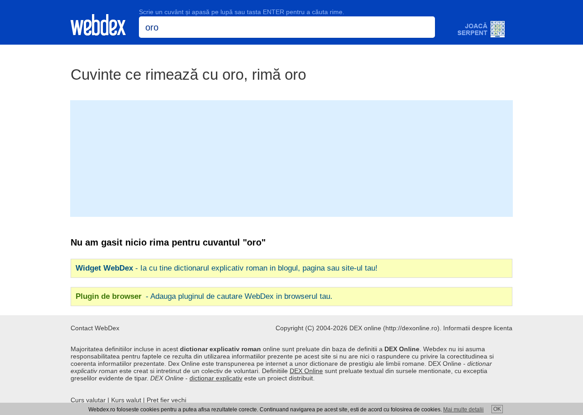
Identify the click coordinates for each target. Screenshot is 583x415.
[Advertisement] (291, 158)
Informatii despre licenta (477, 328)
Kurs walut (126, 400)
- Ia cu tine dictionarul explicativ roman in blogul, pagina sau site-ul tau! (227, 268)
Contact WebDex (95, 328)
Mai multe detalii (463, 409)
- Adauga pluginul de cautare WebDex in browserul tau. (204, 296)
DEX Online (306, 370)
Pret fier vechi (166, 400)
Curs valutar (88, 400)
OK (497, 409)
